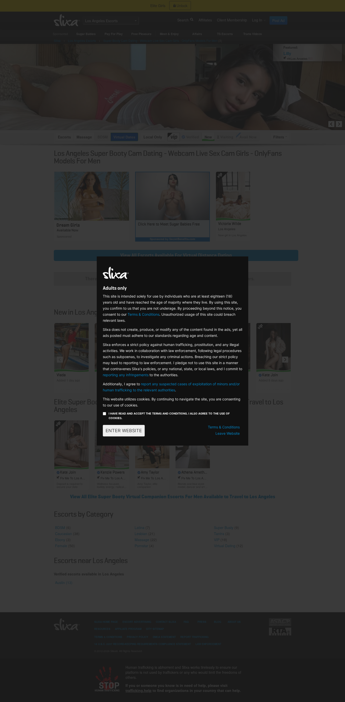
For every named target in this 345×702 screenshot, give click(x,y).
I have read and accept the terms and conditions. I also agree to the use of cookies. (169, 416)
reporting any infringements (126, 375)
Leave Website (227, 433)
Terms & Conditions (143, 314)
